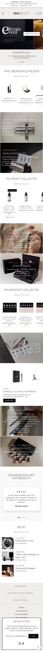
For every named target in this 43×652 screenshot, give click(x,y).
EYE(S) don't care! (25, 541)
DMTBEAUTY (21, 586)
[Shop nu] (21, 158)
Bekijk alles (21, 76)
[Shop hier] (21, 421)
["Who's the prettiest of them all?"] (8, 557)
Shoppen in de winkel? (21, 593)
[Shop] (21, 127)
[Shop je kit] (21, 348)
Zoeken (21, 607)
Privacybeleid (21, 611)
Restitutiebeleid (21, 614)
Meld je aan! (21, 600)
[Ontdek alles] (21, 238)
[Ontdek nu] (21, 269)
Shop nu (9, 400)
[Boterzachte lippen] (8, 571)
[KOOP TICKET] (21, 34)
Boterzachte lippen (25, 568)
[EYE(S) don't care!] (8, 543)
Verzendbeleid (21, 617)
